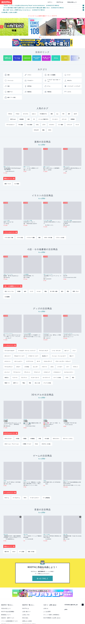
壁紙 (39, 237)
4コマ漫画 (16, 183)
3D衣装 (25, 419)
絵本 (25, 291)
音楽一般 (6, 534)
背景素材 (73, 119)
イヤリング (69, 124)
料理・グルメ (76, 291)
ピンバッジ (7, 372)
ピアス (43, 124)
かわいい (34, 113)
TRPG (5, 480)
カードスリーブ (46, 377)
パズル (66, 377)
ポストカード (8, 356)
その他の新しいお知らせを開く (9, 12)
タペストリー (46, 333)
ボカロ (13, 551)
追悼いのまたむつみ (8, 222)
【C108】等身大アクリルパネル (71, 335)
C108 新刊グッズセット (29, 222)
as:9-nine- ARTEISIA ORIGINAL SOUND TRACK (52, 536)
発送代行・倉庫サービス (7, 618)
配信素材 (22, 119)
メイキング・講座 (31, 237)
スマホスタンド (57, 372)
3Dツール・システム (67, 438)
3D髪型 (45, 419)
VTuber (17, 113)
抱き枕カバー (45, 356)
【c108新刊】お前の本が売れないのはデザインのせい (72, 168)
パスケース (44, 366)
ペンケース (14, 377)
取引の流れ (25, 618)
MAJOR (65, 275)
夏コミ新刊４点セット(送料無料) (52, 168)
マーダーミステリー (34, 497)
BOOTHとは (52, 2)
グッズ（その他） (27, 333)
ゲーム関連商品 (46, 497)
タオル (52, 366)
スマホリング (47, 372)
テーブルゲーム (16, 497)
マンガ (77, 124)
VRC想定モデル (43, 113)
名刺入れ (7, 377)
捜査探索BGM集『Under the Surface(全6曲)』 (72, 536)
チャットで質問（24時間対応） (51, 614)
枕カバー (72, 356)
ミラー (67, 366)
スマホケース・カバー (33, 356)
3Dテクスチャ (56, 438)
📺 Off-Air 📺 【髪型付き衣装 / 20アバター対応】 (32, 423)
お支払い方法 (25, 614)
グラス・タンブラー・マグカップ (63, 361)
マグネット (75, 366)
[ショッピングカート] (73, 2)
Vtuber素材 (29, 124)
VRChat (10, 113)
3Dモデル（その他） (46, 444)
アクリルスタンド (10, 124)
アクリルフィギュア (8, 333)
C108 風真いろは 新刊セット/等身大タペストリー (52, 335)
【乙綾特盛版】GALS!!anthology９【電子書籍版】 (12, 168)
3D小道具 (6, 419)
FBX (63, 113)
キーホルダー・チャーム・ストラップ (26, 350)
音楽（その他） (46, 534)
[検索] (32, 2)
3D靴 (39, 438)
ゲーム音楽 (21, 551)
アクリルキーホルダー (10, 350)
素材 (52, 113)
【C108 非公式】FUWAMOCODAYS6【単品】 (72, 222)
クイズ (64, 274)
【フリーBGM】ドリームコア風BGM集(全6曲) (32, 536)
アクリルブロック (9, 366)
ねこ (58, 113)
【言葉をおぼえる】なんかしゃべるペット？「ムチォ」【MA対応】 (12, 423)
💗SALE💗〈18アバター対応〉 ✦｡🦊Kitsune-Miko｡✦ (52, 423)
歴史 (68, 291)
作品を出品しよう (64, 2)
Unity (37, 124)
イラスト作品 (7, 220)
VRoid (36, 444)
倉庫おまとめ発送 (27, 621)
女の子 (75, 113)
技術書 (18, 291)
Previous (1, 26)
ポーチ (38, 361)
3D (34, 119)
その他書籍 (25, 274)
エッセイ (39, 291)
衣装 (28, 119)
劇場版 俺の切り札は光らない (11, 275)
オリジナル (25, 113)
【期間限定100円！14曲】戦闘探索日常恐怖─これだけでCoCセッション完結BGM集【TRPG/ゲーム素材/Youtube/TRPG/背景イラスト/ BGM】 (12, 536)
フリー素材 (60, 124)
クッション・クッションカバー (59, 356)
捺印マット (15, 383)
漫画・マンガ (7, 166)
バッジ (73, 350)
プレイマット (24, 377)
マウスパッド (37, 372)
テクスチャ (51, 124)
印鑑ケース (7, 383)
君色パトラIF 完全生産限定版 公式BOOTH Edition (72, 482)
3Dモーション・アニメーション (12, 444)
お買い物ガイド (26, 611)
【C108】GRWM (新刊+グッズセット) (52, 222)
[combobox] (23, 2)
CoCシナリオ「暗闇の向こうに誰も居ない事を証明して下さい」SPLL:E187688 (32, 482)
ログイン (42, 2)
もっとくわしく (42, 578)
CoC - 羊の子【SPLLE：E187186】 (12, 482)
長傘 (30, 383)
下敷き (23, 383)
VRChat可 (36, 130)
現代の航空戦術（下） (28, 275)
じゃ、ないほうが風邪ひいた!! (30, 168)
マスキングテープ (48, 361)
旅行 (62, 291)
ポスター (18, 366)
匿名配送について (6, 614)
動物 (43, 130)
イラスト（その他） (60, 237)
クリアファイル (29, 361)
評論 (46, 291)
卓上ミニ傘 (37, 383)
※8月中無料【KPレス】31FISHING (51, 482)
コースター (59, 366)
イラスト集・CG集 (27, 220)
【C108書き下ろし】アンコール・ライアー (52, 276)
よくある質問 (46, 611)
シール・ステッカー (56, 350)
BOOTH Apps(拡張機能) (7, 611)
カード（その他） (58, 377)
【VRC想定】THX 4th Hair (70, 423)
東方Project (13, 119)
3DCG (49, 130)
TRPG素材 (20, 124)
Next (83, 26)
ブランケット (27, 372)
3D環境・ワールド (27, 444)
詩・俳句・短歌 (53, 291)
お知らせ (45, 608)
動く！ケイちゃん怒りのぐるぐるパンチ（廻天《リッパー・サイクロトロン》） (12, 335)
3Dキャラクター (8, 438)
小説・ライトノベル (8, 274)
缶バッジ (67, 350)
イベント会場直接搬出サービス (9, 621)
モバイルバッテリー (68, 372)
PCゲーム (65, 480)
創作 (69, 113)
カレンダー (35, 366)
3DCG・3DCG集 (48, 237)
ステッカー (64, 119)
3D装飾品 (32, 438)
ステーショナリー (18, 361)
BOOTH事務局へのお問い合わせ (51, 618)
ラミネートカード (35, 377)
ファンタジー (55, 119)
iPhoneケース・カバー (19, 356)
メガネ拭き (26, 366)
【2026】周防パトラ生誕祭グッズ (31, 335)
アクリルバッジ (16, 372)
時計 (73, 377)
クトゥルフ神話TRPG (43, 119)
